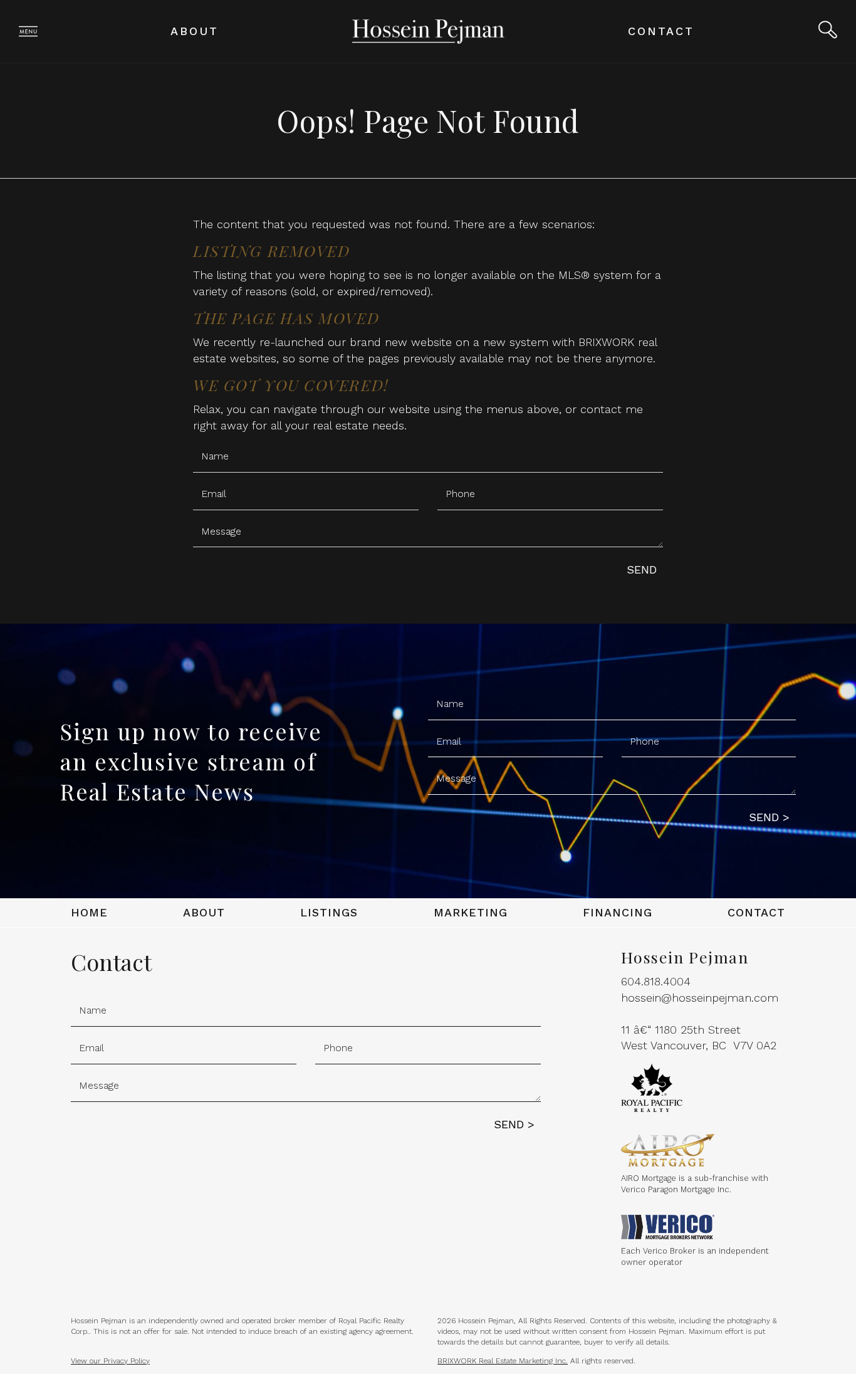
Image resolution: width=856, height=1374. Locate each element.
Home (89, 912)
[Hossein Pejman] (428, 30)
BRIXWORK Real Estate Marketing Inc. (502, 1360)
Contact (661, 31)
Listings (329, 912)
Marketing (471, 912)
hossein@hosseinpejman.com (699, 997)
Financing (617, 912)
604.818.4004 (656, 981)
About (194, 31)
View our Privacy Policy (110, 1360)
